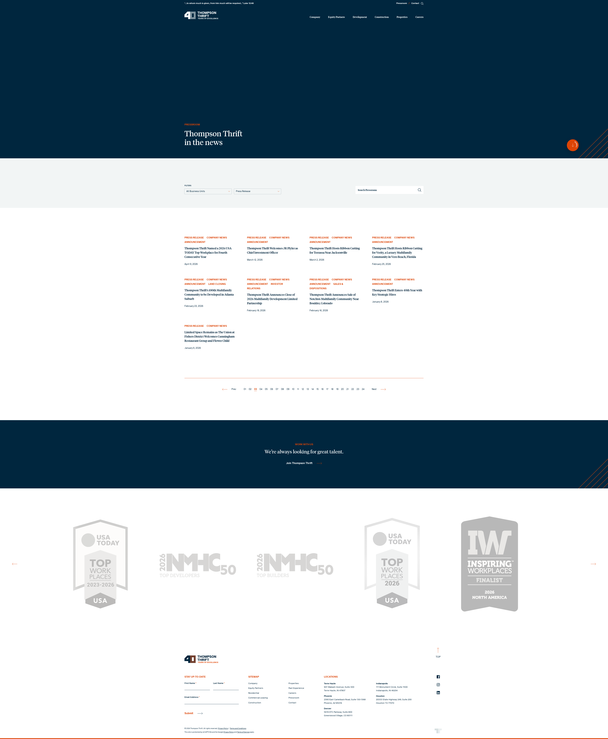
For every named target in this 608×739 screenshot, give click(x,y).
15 (317, 389)
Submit (188, 713)
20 (342, 389)
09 (288, 389)
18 (332, 389)
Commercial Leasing (258, 698)
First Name (190, 683)
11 (298, 389)
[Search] (422, 3)
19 (337, 389)
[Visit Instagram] (438, 684)
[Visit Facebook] (438, 676)
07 (277, 389)
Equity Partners (336, 17)
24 (363, 389)
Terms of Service (243, 732)
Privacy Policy (223, 728)
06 (271, 389)
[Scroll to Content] (573, 145)
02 (250, 389)
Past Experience (296, 688)
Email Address (192, 697)
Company (315, 17)
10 (293, 389)
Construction (382, 17)
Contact (415, 3)
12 (303, 389)
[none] (210, 251)
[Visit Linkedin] (438, 692)
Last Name (219, 683)
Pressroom (401, 3)
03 (255, 389)
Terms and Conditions (238, 728)
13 (308, 389)
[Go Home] (201, 15)
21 (347, 389)
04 (261, 389)
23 (358, 389)
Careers (419, 17)
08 (282, 389)
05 (266, 389)
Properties (402, 17)
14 (312, 389)
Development (360, 17)
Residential (253, 693)
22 (352, 389)
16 (322, 389)
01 (245, 389)
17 (327, 389)
